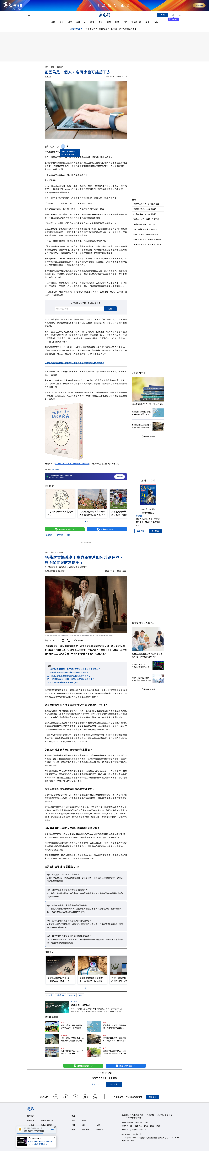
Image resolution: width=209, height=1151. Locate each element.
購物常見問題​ (46, 1125)
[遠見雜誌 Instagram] (75, 1096)
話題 (61, 22)
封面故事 (139, 516)
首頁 (46, 67)
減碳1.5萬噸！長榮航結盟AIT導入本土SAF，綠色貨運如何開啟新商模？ (72, 1026)
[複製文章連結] (58, 146)
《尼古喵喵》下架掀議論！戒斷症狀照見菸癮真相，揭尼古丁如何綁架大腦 (72, 1039)
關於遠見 (30, 1120)
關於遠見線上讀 (47, 1120)
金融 (78, 22)
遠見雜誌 (125, 1114)
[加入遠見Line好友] (55, 1096)
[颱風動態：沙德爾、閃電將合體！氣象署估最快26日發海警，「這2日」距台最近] (94, 1026)
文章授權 (30, 1125)
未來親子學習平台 (165, 1114)
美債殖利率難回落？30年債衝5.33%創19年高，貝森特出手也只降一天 (114, 1039)
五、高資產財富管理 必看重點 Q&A (62, 682)
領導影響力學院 (134, 1117)
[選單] (28, 14)
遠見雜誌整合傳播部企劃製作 (55, 571)
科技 (92, 22)
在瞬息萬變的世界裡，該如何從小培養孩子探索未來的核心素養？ (74, 362)
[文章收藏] (63, 146)
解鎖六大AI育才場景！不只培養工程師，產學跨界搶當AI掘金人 (148, 522)
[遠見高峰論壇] (12, 5)
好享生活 (64, 1035)
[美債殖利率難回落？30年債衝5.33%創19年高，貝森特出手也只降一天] (94, 1039)
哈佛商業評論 (137, 1114)
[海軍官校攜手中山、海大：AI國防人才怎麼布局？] (52, 1052)
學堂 (147, 22)
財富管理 (72, 995)
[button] (124, 499)
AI (85, 22)
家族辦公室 (61, 995)
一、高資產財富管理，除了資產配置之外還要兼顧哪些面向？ (73, 669)
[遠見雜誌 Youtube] (85, 1096)
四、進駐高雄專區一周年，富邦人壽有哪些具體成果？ (70, 679)
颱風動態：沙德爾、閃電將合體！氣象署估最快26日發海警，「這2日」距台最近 (114, 1026)
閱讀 (68, 535)
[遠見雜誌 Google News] (95, 1096)
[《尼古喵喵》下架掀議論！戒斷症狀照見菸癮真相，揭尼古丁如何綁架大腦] (52, 1039)
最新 (53, 22)
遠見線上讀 (136, 22)
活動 (156, 22)
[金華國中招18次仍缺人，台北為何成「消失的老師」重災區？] (94, 1052)
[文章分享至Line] (46, 146)
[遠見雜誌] (104, 14)
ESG (125, 22)
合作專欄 (99, 1129)
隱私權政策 (137, 1134)
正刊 (143, 480)
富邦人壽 (49, 995)
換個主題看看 (149, 436)
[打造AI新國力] (148, 495)
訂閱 (163, 14)
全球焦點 (60, 67)
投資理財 (60, 552)
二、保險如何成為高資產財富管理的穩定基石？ (67, 672)
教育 (109, 22)
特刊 (152, 480)
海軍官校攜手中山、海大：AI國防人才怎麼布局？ (72, 1052)
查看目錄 (140, 530)
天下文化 (150, 1114)
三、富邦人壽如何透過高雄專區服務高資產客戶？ (68, 675)
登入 (63, 154)
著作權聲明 (125, 1134)
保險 (80, 995)
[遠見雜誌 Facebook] (65, 1096)
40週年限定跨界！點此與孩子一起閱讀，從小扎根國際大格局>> (111, 28)
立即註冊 (152, 1096)
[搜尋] (180, 14)
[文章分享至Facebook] (52, 146)
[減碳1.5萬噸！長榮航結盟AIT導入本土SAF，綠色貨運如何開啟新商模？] (52, 1026)
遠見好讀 (48, 77)
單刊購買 (155, 530)
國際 (70, 22)
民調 (117, 22)
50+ (123, 1117)
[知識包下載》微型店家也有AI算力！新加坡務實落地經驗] (22, 1141)
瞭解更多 (199, 5)
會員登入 (95, 1084)
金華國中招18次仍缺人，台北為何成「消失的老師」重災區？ (114, 1052)
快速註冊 (113, 1084)
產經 (101, 22)
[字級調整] (68, 146)
